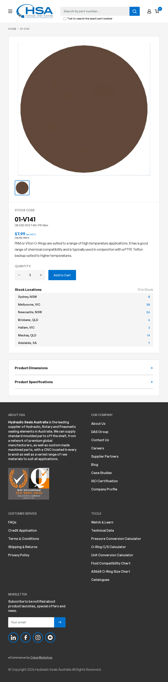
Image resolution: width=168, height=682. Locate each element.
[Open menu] (10, 11)
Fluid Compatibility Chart (111, 563)
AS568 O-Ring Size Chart (110, 571)
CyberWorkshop (41, 657)
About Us (98, 424)
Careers (97, 448)
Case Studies (101, 473)
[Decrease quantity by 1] (19, 275)
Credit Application (22, 530)
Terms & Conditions (23, 539)
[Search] (134, 11)
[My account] (149, 11)
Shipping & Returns (22, 547)
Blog (94, 465)
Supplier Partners (105, 456)
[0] (157, 11)
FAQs (12, 522)
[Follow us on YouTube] (50, 637)
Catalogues (100, 580)
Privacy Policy (18, 555)
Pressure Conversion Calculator (116, 539)
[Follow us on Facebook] (25, 637)
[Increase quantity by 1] (40, 275)
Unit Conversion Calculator (112, 555)
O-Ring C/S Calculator (108, 547)
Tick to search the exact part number (89, 18)
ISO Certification (104, 481)
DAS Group (99, 432)
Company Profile (104, 489)
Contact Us (100, 440)
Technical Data (102, 530)
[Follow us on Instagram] (38, 637)
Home (12, 28)
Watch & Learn (102, 522)
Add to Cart (62, 275)
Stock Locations (28, 290)
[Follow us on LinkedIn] (13, 637)
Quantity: (23, 266)
